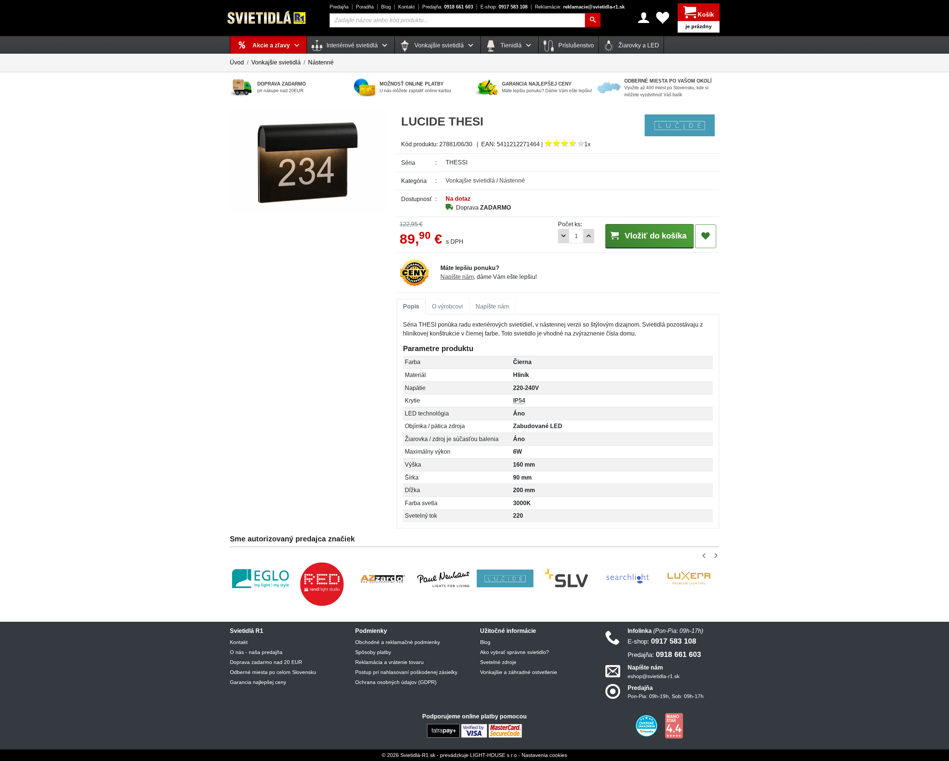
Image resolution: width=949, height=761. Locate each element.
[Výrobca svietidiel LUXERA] (688, 578)
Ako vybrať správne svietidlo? (514, 652)
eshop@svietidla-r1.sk (653, 676)
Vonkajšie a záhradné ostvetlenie (518, 672)
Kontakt (406, 7)
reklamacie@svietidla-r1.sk (580, 7)
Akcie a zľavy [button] (271, 45)
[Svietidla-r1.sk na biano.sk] (674, 725)
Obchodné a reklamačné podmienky (397, 642)
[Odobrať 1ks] (563, 236)
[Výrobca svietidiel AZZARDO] (382, 578)
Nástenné (321, 62)
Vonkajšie (470, 180)
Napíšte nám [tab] (492, 306)
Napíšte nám (457, 277)
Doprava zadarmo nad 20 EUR (266, 662)
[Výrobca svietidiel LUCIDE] (505, 578)
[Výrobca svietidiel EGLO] (260, 578)
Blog (386, 7)
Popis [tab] (411, 306)
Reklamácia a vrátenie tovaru (389, 662)
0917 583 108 (504, 7)
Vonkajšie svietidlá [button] (439, 45)
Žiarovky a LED (638, 45)
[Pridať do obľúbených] (705, 236)
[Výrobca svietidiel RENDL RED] (322, 584)
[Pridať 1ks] (588, 236)
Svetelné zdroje (498, 662)
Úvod (237, 62)
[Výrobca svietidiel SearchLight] (627, 578)
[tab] (411, 306)
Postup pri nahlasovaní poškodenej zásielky (406, 672)
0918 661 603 (447, 7)
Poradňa (365, 7)
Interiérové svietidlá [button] (352, 45)
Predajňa (339, 7)
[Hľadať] (593, 20)
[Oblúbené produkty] (662, 18)
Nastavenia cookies (544, 755)
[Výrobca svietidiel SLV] (566, 578)
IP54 (519, 400)
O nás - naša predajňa (256, 652)
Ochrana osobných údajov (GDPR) (396, 682)
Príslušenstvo (575, 45)
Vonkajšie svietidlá (276, 62)
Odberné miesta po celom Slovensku (273, 672)
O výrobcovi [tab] (447, 306)
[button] (705, 555)
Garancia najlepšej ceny (258, 682)
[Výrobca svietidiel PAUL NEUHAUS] (443, 578)
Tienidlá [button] (511, 45)
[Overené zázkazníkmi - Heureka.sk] (647, 725)
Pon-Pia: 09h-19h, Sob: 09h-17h (666, 696)
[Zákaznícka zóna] (643, 18)
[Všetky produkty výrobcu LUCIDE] (680, 125)
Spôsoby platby (373, 652)
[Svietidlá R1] (267, 17)
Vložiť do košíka (654, 235)
